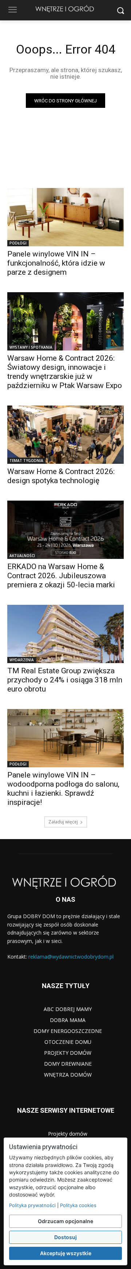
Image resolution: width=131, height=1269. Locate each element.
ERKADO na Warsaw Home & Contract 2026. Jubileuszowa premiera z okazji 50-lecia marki (61, 575)
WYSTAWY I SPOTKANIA (30, 347)
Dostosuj (65, 1237)
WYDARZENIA (21, 659)
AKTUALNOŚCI (22, 555)
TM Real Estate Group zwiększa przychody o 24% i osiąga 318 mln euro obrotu (64, 679)
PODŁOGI (18, 243)
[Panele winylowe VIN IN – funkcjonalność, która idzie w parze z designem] (65, 217)
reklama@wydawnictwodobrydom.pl (71, 956)
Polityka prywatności (32, 1205)
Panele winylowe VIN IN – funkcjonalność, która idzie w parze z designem (56, 263)
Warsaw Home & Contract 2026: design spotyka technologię (61, 476)
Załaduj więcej (63, 822)
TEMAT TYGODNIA (26, 460)
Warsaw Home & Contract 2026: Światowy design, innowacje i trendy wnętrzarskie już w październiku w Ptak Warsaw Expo (64, 372)
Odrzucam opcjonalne (65, 1221)
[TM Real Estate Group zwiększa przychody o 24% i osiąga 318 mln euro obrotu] (65, 634)
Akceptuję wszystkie (65, 1253)
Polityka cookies (78, 1205)
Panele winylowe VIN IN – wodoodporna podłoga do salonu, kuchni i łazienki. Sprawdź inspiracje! (63, 789)
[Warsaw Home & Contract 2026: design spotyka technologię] (65, 435)
